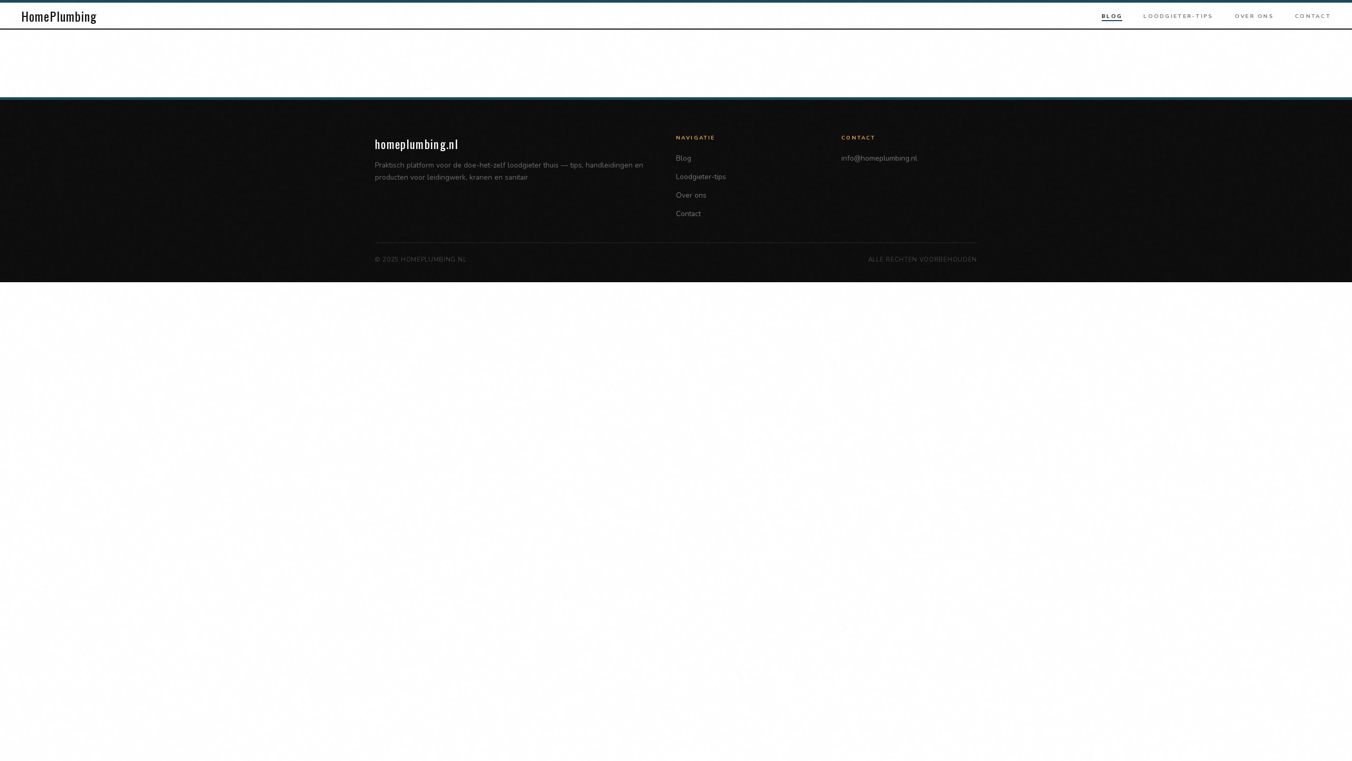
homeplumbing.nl (416, 143)
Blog (1112, 16)
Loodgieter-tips (1178, 16)
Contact (1313, 16)
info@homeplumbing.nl (879, 158)
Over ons (1254, 16)
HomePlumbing (59, 16)
